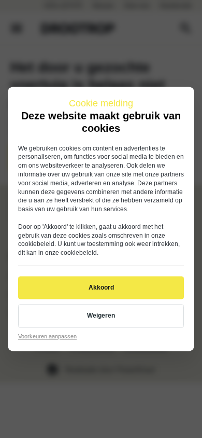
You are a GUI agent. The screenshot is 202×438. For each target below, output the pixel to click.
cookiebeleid (36, 244)
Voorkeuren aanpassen (47, 336)
